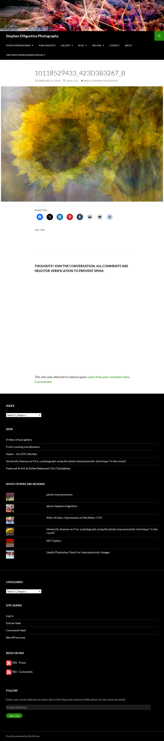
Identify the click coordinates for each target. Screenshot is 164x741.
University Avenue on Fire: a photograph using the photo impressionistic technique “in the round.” (66, 461)
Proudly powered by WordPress (22, 736)
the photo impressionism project (25, 55)
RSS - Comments (22, 671)
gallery (65, 45)
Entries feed (13, 623)
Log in (9, 616)
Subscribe (14, 715)
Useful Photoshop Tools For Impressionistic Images (78, 552)
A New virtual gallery (19, 439)
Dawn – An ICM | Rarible (21, 454)
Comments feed (16, 630)
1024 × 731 (72, 80)
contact (114, 45)
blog (81, 45)
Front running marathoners (23, 446)
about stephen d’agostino (101, 80)
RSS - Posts (19, 662)
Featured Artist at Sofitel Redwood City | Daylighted (38, 468)
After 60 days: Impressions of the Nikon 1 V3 (74, 517)
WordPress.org (15, 637)
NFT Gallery (53, 540)
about (128, 45)
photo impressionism (18, 45)
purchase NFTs (47, 45)
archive (96, 45)
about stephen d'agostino (61, 506)
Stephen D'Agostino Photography (32, 36)
